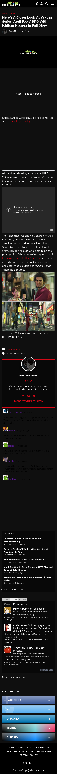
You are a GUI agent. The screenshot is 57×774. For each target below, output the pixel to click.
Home (11, 747)
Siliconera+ (42, 747)
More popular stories (14, 589)
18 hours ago (13, 665)
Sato (13, 31)
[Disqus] (28, 444)
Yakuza (25, 353)
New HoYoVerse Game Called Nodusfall (24, 559)
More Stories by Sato (28, 401)
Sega (17, 353)
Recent (14, 600)
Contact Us (26, 751)
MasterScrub (20, 608)
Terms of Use (43, 751)
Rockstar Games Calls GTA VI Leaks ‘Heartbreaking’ (25, 617)
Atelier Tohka (20, 625)
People (6, 600)
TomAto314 (19, 648)
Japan (10, 353)
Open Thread (25, 747)
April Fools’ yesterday (18, 121)
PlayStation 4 (8, 13)
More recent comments (14, 677)
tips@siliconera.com (34, 770)
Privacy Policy (28, 755)
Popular (22, 600)
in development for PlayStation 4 (21, 258)
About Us (11, 751)
